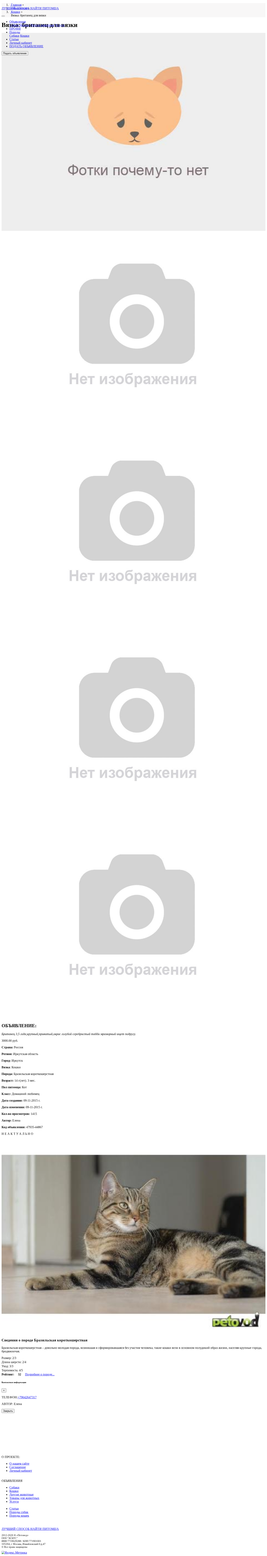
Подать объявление (15, 53)
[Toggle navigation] (3, 16)
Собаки (14, 25)
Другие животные (42, 25)
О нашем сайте (19, 1463)
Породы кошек (19, 1515)
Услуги (60, 25)
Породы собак (18, 1512)
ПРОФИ (15, 28)
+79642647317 (27, 1397)
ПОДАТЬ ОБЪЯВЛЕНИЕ (26, 46)
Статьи (14, 39)
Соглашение (17, 1467)
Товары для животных (24, 1498)
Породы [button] (14, 32)
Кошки (24, 25)
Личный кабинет (20, 42)
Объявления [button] (17, 21)
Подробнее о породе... (40, 1374)
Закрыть (8, 1410)
